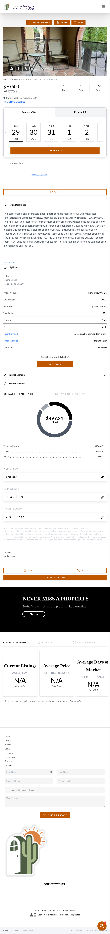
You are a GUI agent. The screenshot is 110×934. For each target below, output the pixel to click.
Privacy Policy (76, 930)
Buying (8, 744)
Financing (9, 753)
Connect (8, 765)
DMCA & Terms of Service (96, 930)
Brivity (15, 930)
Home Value (10, 757)
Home (7, 736)
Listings (8, 740)
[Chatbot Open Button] (102, 926)
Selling (7, 749)
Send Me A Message (55, 815)
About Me (9, 761)
